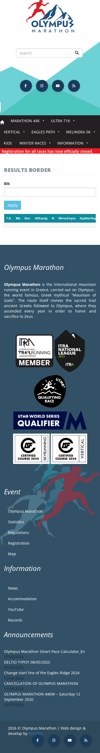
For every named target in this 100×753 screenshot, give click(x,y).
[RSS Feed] (74, 86)
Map (12, 553)
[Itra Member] (35, 350)
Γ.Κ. (8, 218)
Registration (19, 543)
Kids (8, 143)
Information (68, 145)
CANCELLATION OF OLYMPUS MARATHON (41, 683)
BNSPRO (36, 733)
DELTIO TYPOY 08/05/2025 (27, 662)
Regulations (18, 532)
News (13, 588)
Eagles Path (41, 133)
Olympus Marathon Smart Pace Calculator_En (44, 651)
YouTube (16, 609)
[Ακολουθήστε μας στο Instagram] (42, 86)
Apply (12, 205)
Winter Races (31, 145)
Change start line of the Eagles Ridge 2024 (41, 672)
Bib (7, 183)
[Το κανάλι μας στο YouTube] (58, 86)
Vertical (10, 133)
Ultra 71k (58, 122)
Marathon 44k (23, 122)
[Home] (50, 19)
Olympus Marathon (25, 511)
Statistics (16, 521)
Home (2, 123)
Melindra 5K (76, 133)
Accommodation (22, 598)
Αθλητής (41, 218)
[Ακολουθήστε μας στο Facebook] (26, 86)
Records (15, 620)
